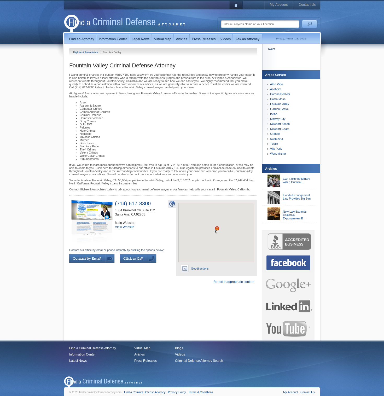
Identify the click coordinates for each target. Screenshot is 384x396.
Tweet (271, 48)
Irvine (273, 113)
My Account (279, 5)
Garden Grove (279, 108)
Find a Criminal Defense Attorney (92, 348)
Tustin (274, 143)
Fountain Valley (279, 104)
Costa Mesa (278, 99)
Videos (180, 354)
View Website (124, 227)
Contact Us (307, 5)
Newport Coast (279, 128)
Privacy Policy (177, 392)
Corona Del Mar (280, 94)
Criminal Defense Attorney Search (199, 361)
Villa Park (276, 148)
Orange (275, 133)
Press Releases (145, 361)
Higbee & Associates (86, 52)
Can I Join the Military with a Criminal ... (296, 180)
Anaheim (275, 89)
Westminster (278, 153)
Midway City (278, 118)
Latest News (78, 361)
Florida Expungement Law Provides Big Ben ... (297, 198)
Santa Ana (276, 138)
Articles (139, 354)
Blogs (179, 348)
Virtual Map (142, 348)
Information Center (82, 354)
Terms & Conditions (200, 392)
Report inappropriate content (233, 282)
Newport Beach (280, 123)
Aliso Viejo (276, 84)
